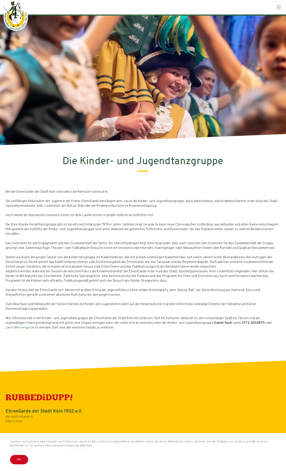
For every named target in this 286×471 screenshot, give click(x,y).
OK (19, 459)
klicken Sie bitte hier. (79, 446)
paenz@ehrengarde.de (22, 328)
